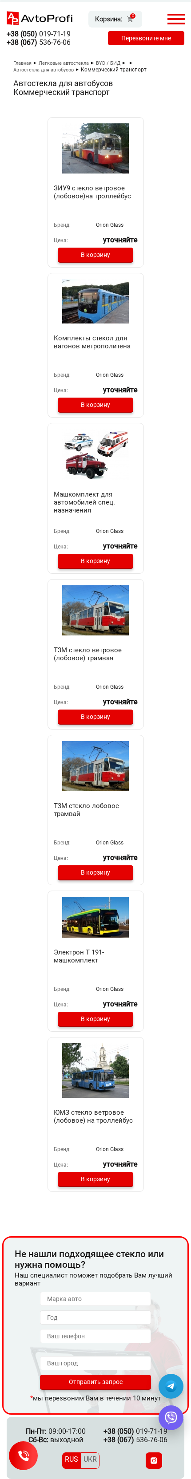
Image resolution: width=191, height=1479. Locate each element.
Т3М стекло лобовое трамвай (86, 810)
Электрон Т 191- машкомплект (79, 956)
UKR (90, 1459)
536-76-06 (39, 42)
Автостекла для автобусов (43, 70)
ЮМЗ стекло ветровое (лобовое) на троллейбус (93, 1116)
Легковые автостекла (64, 63)
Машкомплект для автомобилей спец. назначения (84, 502)
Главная (22, 63)
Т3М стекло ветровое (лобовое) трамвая (88, 654)
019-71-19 (39, 34)
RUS (71, 1459)
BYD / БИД (108, 63)
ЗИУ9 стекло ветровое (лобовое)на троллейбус (92, 192)
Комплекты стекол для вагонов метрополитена (92, 342)
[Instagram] (154, 1460)
